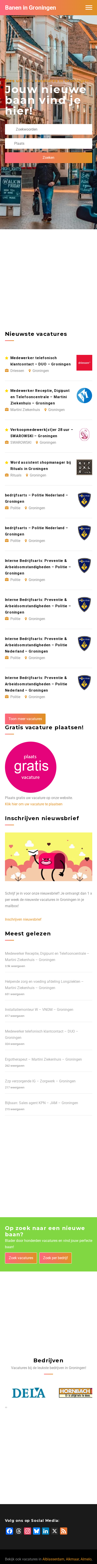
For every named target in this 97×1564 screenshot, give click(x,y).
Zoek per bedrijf (55, 1258)
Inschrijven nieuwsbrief (23, 919)
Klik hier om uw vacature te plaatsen (33, 804)
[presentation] (5, 1407)
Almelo (86, 1559)
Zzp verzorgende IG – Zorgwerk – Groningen (40, 1081)
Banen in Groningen (30, 7)
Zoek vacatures (21, 1258)
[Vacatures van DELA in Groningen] (24, 1393)
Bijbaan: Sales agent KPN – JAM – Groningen (41, 1103)
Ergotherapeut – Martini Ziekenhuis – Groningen (43, 1059)
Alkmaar (72, 1559)
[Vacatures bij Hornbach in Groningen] (73, 1393)
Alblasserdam (53, 1559)
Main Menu (88, 7)
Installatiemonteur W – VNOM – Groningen (39, 1009)
